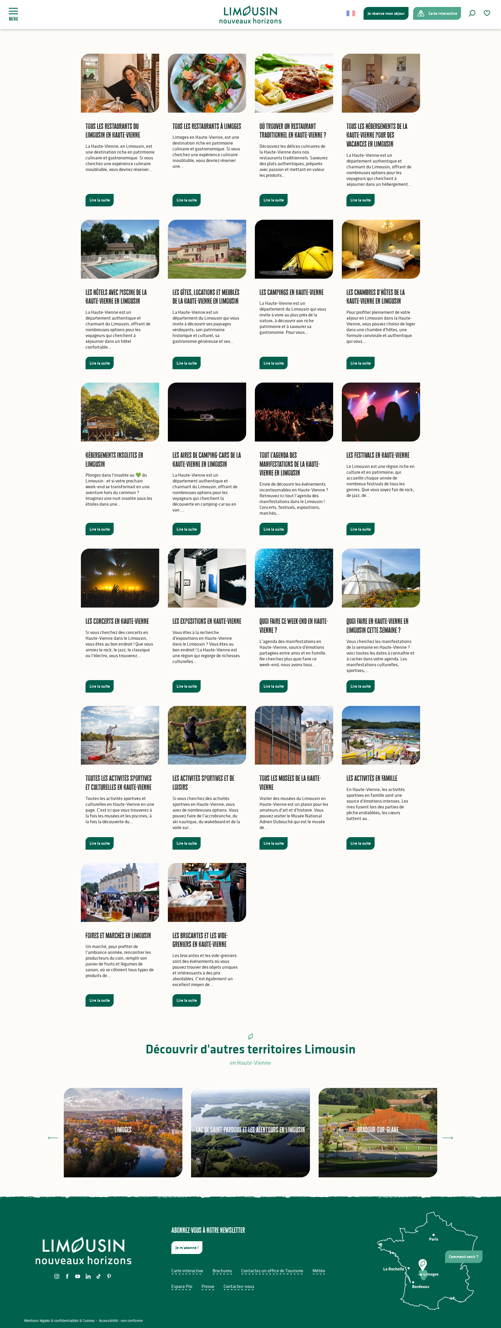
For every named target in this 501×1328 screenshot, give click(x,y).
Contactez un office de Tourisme (272, 1270)
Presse (208, 1286)
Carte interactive (187, 1270)
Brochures (222, 1270)
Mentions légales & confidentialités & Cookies (59, 1320)
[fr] (351, 13)
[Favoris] (487, 13)
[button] (472, 13)
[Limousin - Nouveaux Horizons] (250, 14)
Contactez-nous (239, 1286)
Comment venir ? (463, 1256)
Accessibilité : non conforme (121, 1320)
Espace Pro (181, 1286)
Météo (319, 1270)
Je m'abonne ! (187, 1247)
